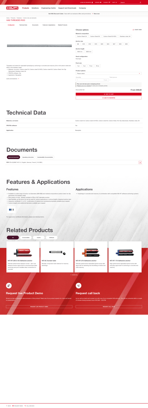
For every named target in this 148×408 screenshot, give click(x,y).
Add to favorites (109, 98)
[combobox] (130, 2)
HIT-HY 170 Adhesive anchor (120, 261)
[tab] (11, 25)
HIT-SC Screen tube (49, 261)
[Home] (12, 8)
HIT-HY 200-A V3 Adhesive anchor (20, 261)
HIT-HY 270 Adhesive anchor (86, 261)
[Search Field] (140, 2)
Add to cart (110, 94)
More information (11, 78)
